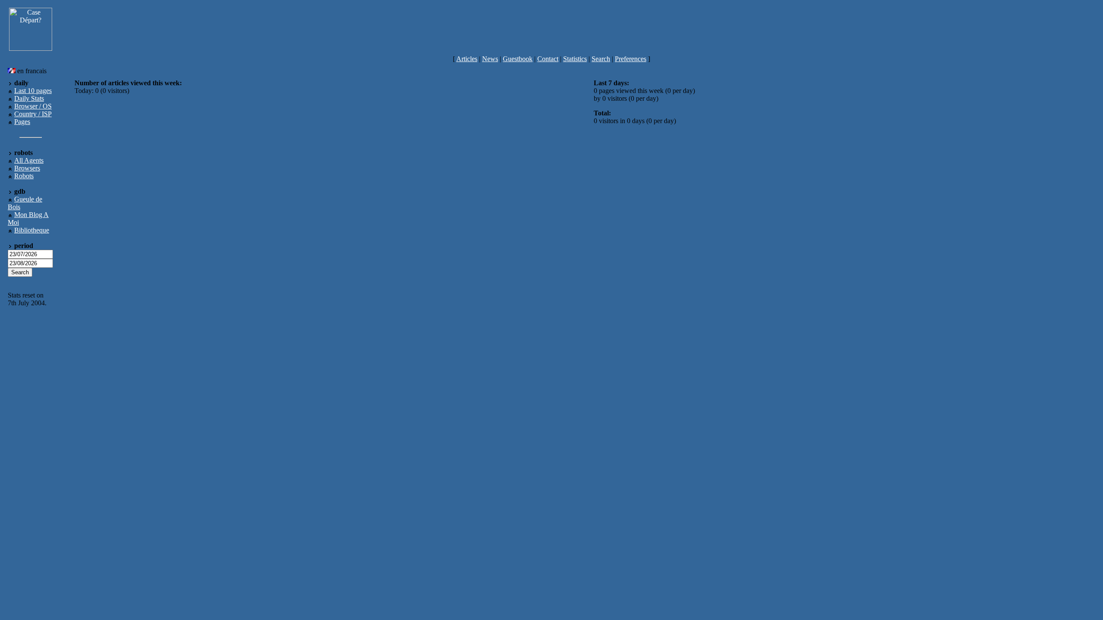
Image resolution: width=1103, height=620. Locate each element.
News (490, 58)
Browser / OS (33, 106)
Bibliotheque (31, 230)
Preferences (630, 58)
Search (601, 58)
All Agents (29, 160)
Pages (22, 121)
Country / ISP (33, 114)
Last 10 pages (33, 90)
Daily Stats (29, 98)
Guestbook (518, 58)
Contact (547, 58)
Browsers (27, 168)
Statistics (575, 58)
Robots (24, 176)
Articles (466, 58)
